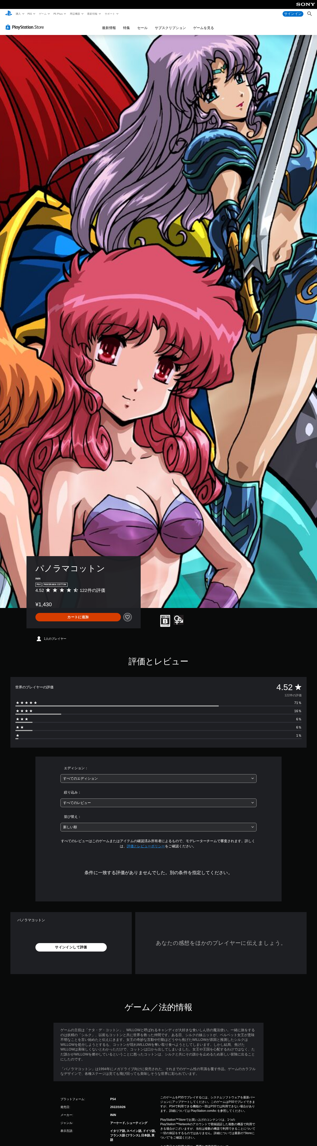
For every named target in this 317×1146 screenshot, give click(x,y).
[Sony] (305, 8)
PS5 (29, 13)
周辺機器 (75, 13)
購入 (18, 13)
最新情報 (92, 13)
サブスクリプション (170, 28)
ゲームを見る (203, 28)
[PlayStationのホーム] (8, 14)
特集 (126, 28)
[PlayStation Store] (26, 27)
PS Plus (58, 13)
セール (142, 28)
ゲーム (42, 13)
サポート (110, 13)
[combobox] (158, 778)
